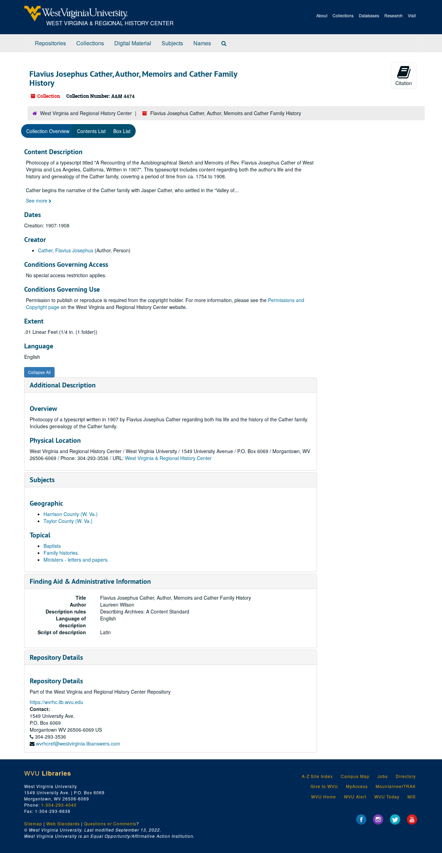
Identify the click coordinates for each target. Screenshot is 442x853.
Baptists (52, 545)
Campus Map (355, 776)
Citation (403, 82)
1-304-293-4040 (59, 805)
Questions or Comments (110, 823)
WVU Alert (355, 796)
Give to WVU (324, 786)
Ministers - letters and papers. (76, 559)
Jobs (382, 776)
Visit (412, 15)
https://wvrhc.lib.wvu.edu (56, 702)
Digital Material (132, 43)
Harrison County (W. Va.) (71, 513)
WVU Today (387, 796)
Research (393, 15)
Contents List (91, 131)
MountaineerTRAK (396, 786)
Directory (406, 776)
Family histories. (61, 552)
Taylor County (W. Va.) (68, 520)
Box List (122, 131)
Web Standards (63, 823)
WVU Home (323, 796)
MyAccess (357, 786)
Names (202, 43)
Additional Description (63, 385)
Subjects (172, 43)
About (321, 15)
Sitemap (33, 823)
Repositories (50, 43)
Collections (343, 15)
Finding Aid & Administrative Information (90, 581)
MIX (411, 796)
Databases (369, 15)
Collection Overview (47, 131)
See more (37, 200)
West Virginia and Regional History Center (86, 113)
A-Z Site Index (317, 776)
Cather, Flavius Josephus (65, 250)
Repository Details (56, 657)
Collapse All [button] (39, 372)
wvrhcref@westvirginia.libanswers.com (78, 743)
